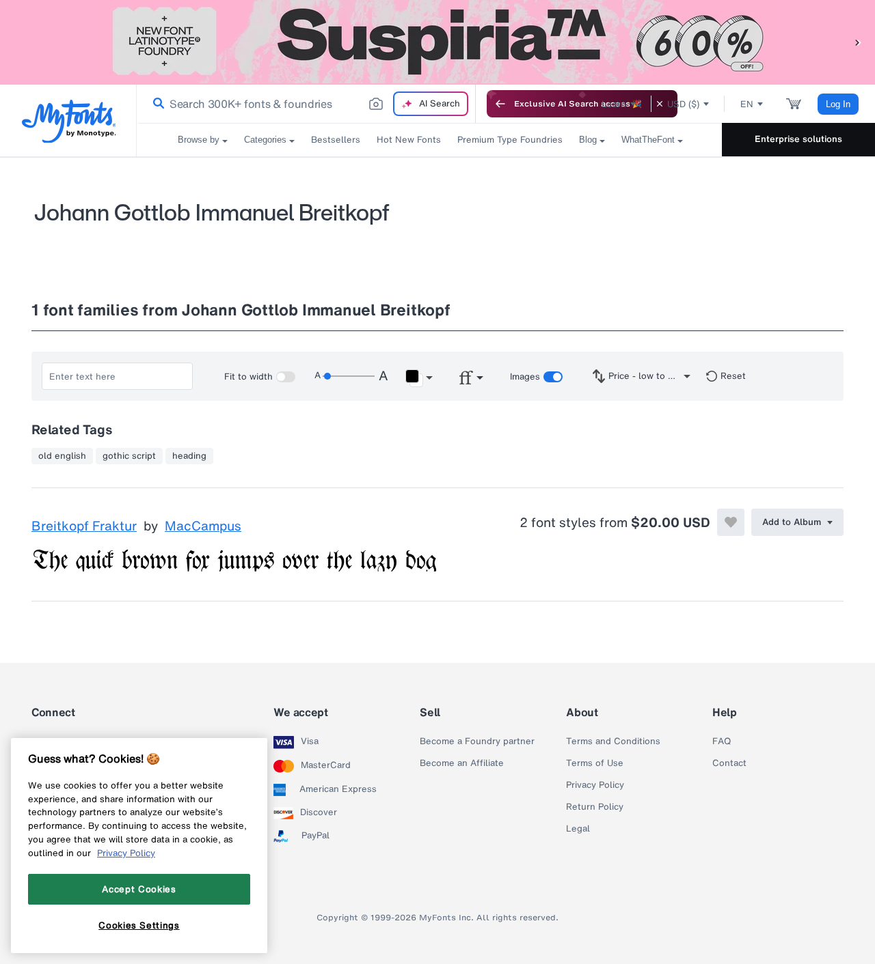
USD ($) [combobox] (683, 104)
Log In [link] (838, 104)
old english (62, 456)
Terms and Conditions (613, 741)
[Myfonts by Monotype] (68, 121)
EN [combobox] (746, 104)
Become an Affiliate (462, 763)
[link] (156, 103)
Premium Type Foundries (510, 139)
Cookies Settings (139, 925)
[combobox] (306, 104)
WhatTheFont (648, 139)
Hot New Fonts (409, 139)
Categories (265, 139)
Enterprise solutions (798, 138)
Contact (729, 763)
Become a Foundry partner (477, 741)
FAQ (721, 741)
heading (189, 456)
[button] (858, 42)
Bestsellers (335, 139)
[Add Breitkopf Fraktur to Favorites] (730, 522)
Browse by (198, 139)
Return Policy (594, 807)
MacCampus (203, 526)
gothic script (129, 456)
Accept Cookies (139, 889)
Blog (588, 139)
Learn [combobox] (614, 104)
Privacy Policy (595, 785)
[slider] (349, 376)
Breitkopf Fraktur (84, 526)
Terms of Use (594, 763)
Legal (578, 828)
